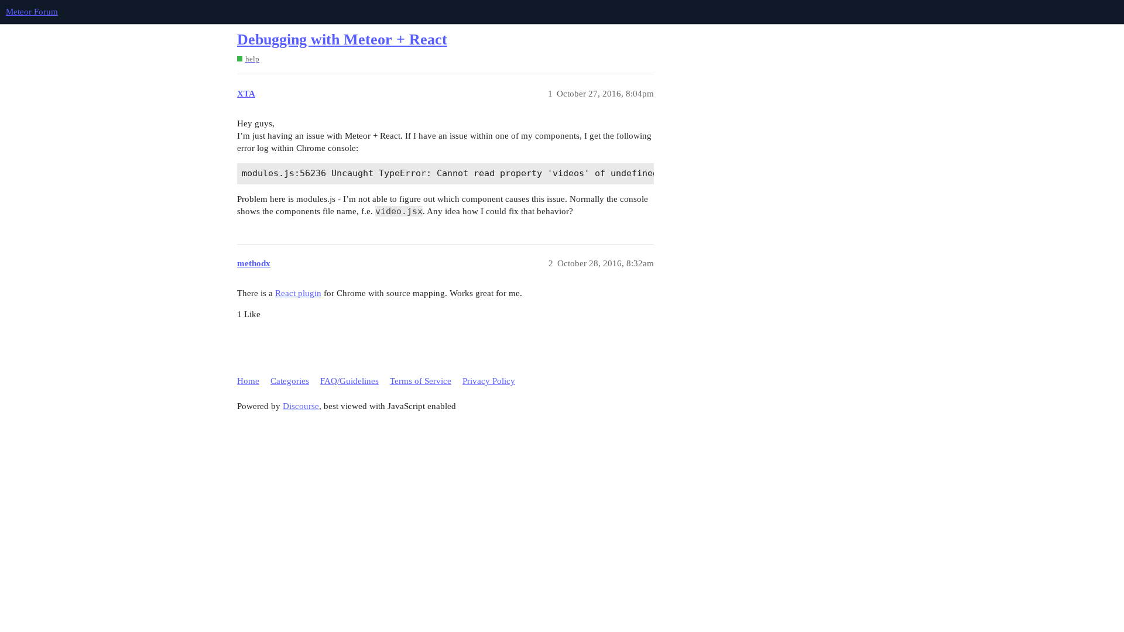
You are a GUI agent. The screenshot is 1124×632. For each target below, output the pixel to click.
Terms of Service (420, 381)
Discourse (301, 406)
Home (248, 381)
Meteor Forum (32, 11)
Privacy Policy (488, 381)
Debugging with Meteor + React (342, 39)
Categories (289, 381)
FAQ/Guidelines (349, 381)
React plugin (298, 293)
